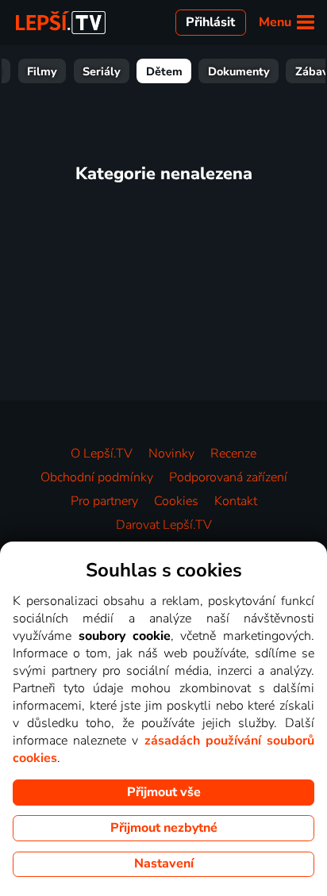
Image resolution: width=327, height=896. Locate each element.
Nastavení (164, 863)
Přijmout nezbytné (163, 828)
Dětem (164, 71)
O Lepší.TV (102, 453)
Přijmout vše (164, 792)
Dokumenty (239, 71)
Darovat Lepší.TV (164, 525)
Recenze (233, 453)
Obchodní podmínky (96, 477)
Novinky (171, 453)
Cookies (176, 501)
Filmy (42, 71)
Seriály (102, 71)
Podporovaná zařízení (228, 477)
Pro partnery (104, 501)
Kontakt (235, 501)
